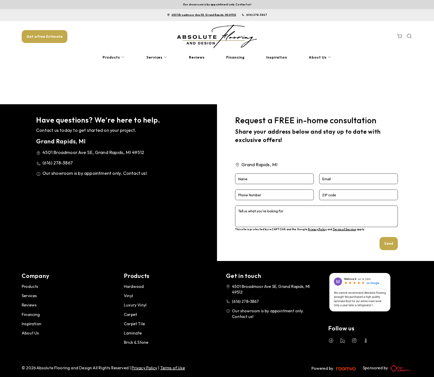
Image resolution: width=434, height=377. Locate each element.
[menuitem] (114, 57)
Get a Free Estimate (44, 36)
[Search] (409, 36)
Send (388, 243)
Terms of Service (344, 229)
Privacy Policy (317, 229)
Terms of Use (172, 367)
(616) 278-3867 (256, 15)
